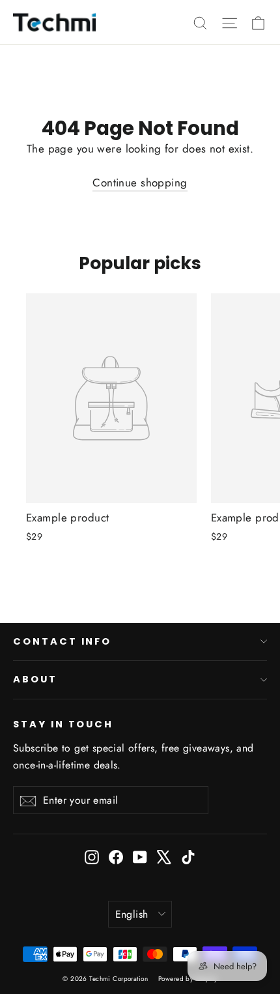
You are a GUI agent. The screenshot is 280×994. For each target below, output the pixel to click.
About (35, 679)
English (131, 914)
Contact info (62, 641)
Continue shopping (139, 182)
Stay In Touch (63, 724)
